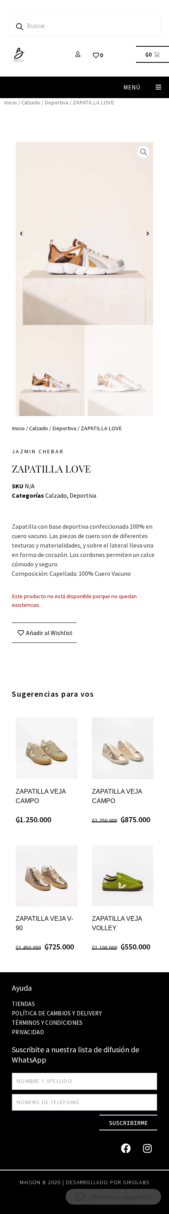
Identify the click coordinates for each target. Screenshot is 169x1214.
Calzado (30, 102)
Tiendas (23, 1004)
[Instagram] (147, 1148)
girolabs (136, 1182)
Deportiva (56, 102)
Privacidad (28, 1032)
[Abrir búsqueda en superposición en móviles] (84, 26)
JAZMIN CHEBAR (38, 451)
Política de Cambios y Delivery (57, 1013)
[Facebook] (126, 1148)
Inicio (10, 102)
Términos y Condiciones (47, 1022)
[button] (158, 87)
